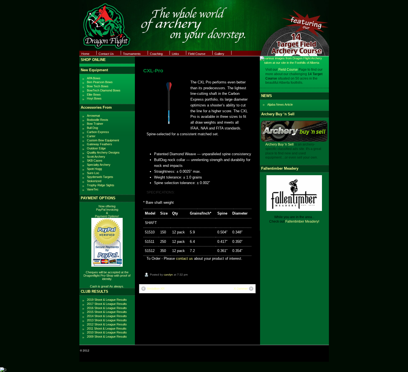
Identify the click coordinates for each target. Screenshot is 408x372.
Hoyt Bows (94, 98)
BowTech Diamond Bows (103, 90)
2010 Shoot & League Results (107, 332)
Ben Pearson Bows (100, 82)
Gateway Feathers (99, 144)
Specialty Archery (98, 164)
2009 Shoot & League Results (107, 336)
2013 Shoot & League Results (107, 320)
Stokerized (94, 181)
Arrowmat (93, 115)
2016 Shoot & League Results (107, 308)
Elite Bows (94, 94)
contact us (184, 258)
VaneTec (93, 189)
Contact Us (106, 53)
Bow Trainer (95, 123)
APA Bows (93, 78)
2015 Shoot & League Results (107, 312)
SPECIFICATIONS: (161, 192)
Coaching (156, 53)
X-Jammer (241, 288)
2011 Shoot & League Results (107, 328)
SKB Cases (94, 160)
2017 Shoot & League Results (107, 303)
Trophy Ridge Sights (100, 185)
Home (85, 53)
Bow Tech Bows (98, 86)
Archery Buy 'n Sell (279, 144)
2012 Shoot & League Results (107, 324)
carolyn (168, 274)
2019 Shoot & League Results (107, 299)
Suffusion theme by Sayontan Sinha (305, 350)
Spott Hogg (94, 168)
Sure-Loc (93, 173)
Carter (91, 136)
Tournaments (132, 53)
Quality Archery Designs (103, 152)
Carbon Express (98, 132)
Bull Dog (92, 127)
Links (175, 53)
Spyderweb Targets (100, 177)
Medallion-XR (156, 288)
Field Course (196, 53)
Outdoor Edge (96, 148)
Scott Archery (96, 156)
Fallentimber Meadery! (302, 221)
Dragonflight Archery (103, 350)
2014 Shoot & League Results (107, 316)
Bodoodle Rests (97, 119)
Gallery (219, 53)
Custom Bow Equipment (103, 140)
